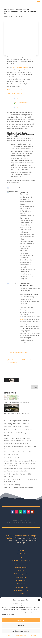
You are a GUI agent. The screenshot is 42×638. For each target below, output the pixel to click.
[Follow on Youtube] (32, 511)
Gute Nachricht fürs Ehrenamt (14, 458)
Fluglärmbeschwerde (21, 564)
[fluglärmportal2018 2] (21, 108)
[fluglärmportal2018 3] (21, 104)
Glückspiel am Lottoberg (12, 485)
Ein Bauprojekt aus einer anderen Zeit (16, 413)
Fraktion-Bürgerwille (21, 574)
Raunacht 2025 (21, 597)
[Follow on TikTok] (28, 511)
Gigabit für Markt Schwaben (13, 455)
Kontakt (21, 594)
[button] (39, 600)
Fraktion (21, 570)
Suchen (34, 387)
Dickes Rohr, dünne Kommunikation (16, 443)
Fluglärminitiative (21, 567)
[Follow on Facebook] (12, 511)
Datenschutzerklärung (22, 635)
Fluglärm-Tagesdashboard (21, 560)
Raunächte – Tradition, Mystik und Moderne (18, 488)
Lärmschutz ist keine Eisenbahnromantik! (17, 452)
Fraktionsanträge (21, 577)
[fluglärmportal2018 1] (21, 99)
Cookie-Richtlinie (10, 635)
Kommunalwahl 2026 (21, 590)
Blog (33, 535)
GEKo (22, 319)
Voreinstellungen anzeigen (21, 631)
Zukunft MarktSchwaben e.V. (17, 535)
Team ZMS (9, 16)
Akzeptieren (21, 620)
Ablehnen (21, 626)
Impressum (32, 635)
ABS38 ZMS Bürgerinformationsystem (16, 402)
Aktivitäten (21, 550)
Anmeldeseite (21, 554)
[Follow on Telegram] (24, 511)
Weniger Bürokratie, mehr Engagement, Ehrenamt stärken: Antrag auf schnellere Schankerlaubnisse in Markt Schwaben (20, 463)
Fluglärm (9, 538)
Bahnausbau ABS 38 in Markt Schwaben (17, 427)
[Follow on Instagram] (16, 511)
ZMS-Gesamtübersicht (14, 94)
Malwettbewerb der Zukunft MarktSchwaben (19, 430)
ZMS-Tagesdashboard (14, 90)
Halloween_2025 (21, 580)
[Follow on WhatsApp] (20, 511)
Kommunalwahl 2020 (21, 587)
